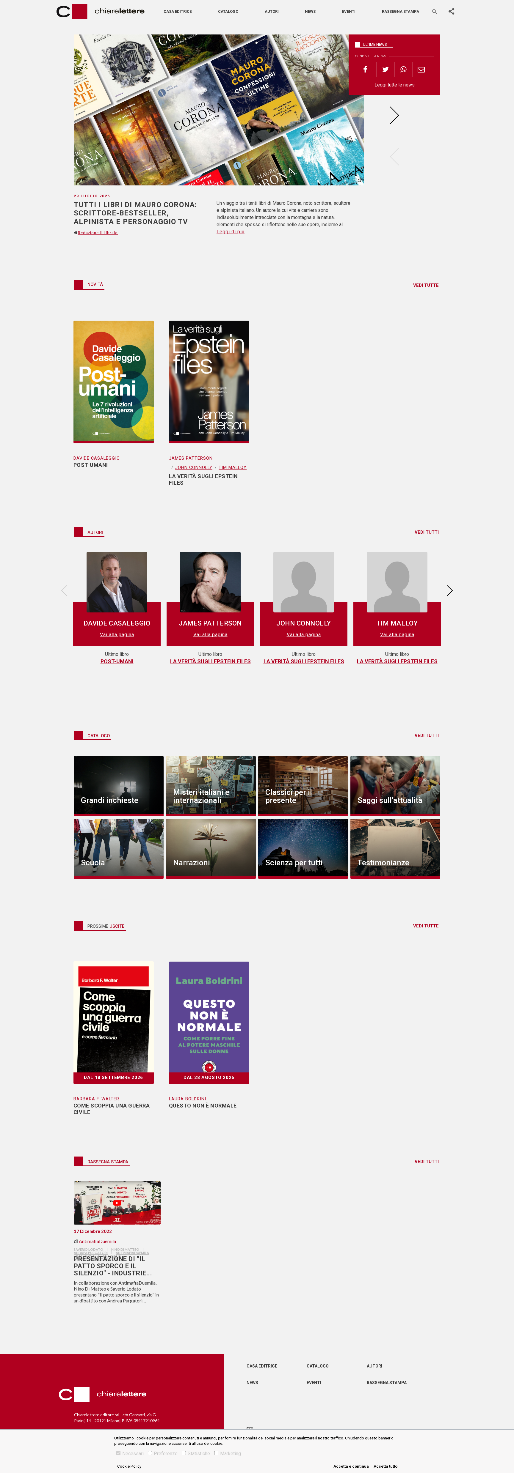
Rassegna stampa (400, 11)
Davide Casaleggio (96, 458)
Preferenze (166, 1453)
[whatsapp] (404, 69)
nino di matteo (125, 1249)
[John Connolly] (303, 584)
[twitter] (385, 69)
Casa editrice (178, 11)
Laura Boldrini (187, 1099)
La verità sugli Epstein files (210, 661)
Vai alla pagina (117, 634)
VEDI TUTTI (427, 532)
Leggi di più (231, 231)
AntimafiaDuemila (97, 1241)
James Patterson (191, 458)
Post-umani (117, 661)
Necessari (133, 1453)
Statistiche (199, 1453)
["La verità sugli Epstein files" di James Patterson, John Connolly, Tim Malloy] (209, 374)
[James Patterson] (210, 584)
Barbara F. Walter (96, 1099)
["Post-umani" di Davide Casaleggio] (113, 374)
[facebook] (368, 69)
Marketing (230, 1453)
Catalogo (228, 11)
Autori (272, 11)
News (310, 11)
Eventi (348, 11)
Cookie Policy (129, 1466)
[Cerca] (435, 11)
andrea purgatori (91, 1252)
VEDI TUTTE (426, 285)
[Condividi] (451, 11)
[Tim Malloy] (397, 584)
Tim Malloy (233, 467)
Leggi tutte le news (394, 85)
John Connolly (193, 467)
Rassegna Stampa (387, 1382)
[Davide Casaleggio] (117, 584)
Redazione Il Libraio (98, 232)
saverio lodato (88, 1249)
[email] (421, 69)
